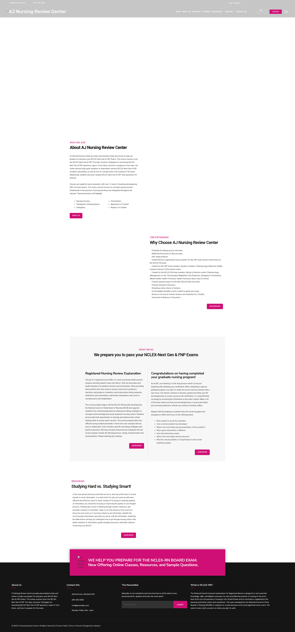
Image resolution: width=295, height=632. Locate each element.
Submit (180, 605)
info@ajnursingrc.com (17, 3)
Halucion (96, 626)
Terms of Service (75, 626)
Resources (217, 12)
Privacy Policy (61, 626)
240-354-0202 (39, 3)
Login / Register (235, 3)
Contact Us (241, 12)
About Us (186, 12)
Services (196, 12)
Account (229, 12)
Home (178, 12)
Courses (206, 12)
